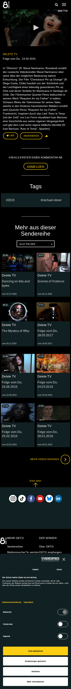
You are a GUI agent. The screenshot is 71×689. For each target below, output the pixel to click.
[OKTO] (6, 4)
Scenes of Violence (51, 281)
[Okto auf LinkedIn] (58, 498)
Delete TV (10, 54)
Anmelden (35, 166)
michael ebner (52, 200)
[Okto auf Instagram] (13, 498)
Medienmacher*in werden (23, 552)
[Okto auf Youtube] (40, 498)
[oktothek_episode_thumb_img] (18, 262)
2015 (11, 200)
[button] (35, 27)
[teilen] (46, 137)
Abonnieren (31, 136)
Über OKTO (46, 546)
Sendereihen (15, 546)
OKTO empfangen (50, 552)
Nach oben (35, 481)
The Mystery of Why (15, 330)
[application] (35, 27)
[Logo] (63, 11)
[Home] (4, 542)
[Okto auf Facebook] (31, 498)
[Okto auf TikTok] (22, 498)
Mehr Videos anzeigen (45, 459)
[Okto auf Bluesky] (49, 498)
